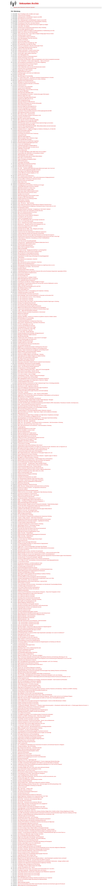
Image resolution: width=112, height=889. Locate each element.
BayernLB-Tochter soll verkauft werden (26, 180)
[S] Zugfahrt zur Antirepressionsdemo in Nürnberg (28, 457)
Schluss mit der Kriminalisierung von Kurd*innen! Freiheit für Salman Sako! (33, 308)
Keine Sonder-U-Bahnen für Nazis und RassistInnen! (29, 587)
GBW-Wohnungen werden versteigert (25, 154)
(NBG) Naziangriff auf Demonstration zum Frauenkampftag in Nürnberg (32, 407)
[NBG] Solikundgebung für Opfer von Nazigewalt (28, 278)
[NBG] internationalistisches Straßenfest (26, 617)
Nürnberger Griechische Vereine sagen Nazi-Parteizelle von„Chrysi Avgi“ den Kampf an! (36, 234)
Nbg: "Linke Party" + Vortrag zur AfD (25, 788)
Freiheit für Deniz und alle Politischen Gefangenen (28, 215)
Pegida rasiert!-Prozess (22, 540)
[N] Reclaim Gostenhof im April (24, 610)
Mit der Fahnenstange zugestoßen (25, 130)
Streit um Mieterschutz (22, 150)
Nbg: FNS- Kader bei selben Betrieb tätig (26, 118)
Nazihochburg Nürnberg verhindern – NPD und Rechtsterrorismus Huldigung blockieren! (36, 177)
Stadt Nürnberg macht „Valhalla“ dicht (25, 65)
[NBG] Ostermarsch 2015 (23, 413)
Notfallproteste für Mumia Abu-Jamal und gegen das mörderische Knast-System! (34, 519)
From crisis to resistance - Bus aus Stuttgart (27, 374)
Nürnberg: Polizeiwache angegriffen (25, 166)
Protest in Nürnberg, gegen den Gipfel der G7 (27, 339)
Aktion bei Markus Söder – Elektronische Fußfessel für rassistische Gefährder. (34, 782)
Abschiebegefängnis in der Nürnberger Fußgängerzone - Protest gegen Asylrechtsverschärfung (37, 417)
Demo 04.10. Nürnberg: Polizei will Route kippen (28, 377)
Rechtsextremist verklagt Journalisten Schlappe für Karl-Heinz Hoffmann (33, 771)
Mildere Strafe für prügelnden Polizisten (26, 246)
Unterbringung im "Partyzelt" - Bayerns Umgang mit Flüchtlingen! (31, 375)
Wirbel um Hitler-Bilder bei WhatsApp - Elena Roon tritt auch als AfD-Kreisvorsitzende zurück (37, 776)
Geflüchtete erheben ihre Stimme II (25, 790)
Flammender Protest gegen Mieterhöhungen (27, 97)
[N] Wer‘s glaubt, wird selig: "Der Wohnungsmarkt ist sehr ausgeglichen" (32, 803)
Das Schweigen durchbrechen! (24, 345)
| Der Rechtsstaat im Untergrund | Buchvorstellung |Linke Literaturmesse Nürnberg (35, 516)
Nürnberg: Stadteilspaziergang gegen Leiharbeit (28, 611)
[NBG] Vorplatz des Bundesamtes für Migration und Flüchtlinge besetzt (32, 348)
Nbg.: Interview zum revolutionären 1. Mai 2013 (27, 259)
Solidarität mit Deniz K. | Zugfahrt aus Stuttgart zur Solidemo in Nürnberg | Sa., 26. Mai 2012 (37, 128)
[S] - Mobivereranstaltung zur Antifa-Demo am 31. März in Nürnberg (31, 79)
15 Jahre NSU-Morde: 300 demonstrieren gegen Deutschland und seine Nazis (34, 505)
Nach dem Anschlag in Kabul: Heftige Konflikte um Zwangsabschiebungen (33, 827)
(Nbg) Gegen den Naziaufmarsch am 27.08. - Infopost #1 (29, 682)
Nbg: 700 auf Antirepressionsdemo (25, 213)
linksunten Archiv (29, 3)
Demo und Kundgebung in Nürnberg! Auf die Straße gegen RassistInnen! (33, 387)
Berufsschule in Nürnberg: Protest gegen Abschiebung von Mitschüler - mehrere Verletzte (36, 829)
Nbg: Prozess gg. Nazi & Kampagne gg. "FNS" (27, 42)
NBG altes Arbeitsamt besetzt (24, 431)
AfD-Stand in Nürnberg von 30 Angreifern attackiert (28, 603)
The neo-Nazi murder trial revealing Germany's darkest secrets (31, 735)
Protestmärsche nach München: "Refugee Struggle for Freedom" (31, 281)
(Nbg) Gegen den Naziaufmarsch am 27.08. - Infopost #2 (29, 687)
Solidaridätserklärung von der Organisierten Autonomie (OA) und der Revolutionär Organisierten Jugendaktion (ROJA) (42, 271)
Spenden (33, 7)
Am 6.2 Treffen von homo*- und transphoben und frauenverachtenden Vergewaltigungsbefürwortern (38, 560)
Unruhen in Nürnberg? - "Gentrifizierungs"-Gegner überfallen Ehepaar (32, 463)
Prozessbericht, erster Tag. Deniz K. (25, 216)
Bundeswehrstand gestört (23, 758)
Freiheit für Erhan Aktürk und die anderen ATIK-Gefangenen (30, 451)
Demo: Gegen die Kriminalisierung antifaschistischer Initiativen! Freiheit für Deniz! (34, 204)
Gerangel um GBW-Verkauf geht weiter (26, 197)
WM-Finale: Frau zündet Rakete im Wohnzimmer (28, 357)
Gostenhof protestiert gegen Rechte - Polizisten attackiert (29, 466)
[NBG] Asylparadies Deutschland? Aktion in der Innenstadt (30, 669)
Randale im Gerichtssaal (23, 39)
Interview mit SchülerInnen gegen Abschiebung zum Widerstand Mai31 (32, 879)
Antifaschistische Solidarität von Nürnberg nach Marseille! (30, 785)
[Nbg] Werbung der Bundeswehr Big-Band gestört (28, 490)
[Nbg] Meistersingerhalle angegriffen (25, 631)
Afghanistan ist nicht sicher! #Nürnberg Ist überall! (28, 839)
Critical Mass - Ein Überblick (23, 26)
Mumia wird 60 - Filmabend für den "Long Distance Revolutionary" (31, 322)
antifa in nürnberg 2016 (22, 743)
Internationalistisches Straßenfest (25, 800)
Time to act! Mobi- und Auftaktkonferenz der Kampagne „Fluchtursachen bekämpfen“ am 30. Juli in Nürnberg (40, 675)
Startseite (15, 7)
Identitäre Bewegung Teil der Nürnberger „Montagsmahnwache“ (31, 333)
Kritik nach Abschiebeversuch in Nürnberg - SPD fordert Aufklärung (31, 838)
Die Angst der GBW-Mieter (23, 91)
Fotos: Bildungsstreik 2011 (23, 54)
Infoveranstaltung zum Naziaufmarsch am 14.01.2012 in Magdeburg (32, 62)
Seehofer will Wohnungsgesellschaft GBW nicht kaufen (29, 169)
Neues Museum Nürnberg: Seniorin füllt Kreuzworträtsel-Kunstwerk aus (32, 690)
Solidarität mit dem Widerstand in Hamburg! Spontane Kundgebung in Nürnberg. (34, 862)
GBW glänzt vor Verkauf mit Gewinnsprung (26, 82)
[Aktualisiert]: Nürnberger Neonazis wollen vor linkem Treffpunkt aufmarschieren (34, 469)
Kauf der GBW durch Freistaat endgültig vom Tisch (28, 172)
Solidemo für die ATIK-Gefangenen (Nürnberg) (27, 473)
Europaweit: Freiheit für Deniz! (24, 116)
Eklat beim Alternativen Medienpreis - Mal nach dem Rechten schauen (32, 850)
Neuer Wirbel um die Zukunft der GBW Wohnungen (28, 171)
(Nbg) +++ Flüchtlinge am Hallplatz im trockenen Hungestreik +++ (31, 501)
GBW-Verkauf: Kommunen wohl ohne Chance (27, 192)
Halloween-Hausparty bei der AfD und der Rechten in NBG (30, 721)
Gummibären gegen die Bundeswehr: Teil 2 (27, 585)
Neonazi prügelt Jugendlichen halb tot (25, 29)
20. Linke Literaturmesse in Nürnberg (25, 514)
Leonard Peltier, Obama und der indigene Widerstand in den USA (31, 723)
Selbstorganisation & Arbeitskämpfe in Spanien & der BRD (30, 17)
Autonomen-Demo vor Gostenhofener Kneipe (27, 68)
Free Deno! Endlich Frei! (23, 275)
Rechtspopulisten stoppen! (23, 207)
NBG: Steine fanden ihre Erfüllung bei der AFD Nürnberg (29, 628)
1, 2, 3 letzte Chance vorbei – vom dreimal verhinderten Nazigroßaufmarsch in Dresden (36, 77)
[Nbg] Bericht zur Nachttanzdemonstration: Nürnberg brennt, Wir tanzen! (32, 346)
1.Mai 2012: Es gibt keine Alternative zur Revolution (28, 83)
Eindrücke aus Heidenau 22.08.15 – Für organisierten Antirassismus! (32, 487)
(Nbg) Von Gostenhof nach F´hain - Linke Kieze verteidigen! (30, 655)
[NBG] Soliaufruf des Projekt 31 (24, 71)
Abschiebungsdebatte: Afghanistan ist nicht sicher (28, 823)
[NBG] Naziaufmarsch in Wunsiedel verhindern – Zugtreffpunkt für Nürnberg (33, 520)
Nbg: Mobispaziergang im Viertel (24, 287)
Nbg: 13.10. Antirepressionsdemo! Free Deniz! (27, 212)
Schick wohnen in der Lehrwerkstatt (25, 86)
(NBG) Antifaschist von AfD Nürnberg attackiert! (27, 885)
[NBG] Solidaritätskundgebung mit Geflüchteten (27, 502)
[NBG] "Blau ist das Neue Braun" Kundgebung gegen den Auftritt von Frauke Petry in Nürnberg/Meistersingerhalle (41, 697)
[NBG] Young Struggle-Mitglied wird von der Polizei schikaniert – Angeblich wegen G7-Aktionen (37, 455)
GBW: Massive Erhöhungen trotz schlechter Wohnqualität (29, 103)
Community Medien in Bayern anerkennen (26, 36)
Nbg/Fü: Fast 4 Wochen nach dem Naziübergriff (27, 32)
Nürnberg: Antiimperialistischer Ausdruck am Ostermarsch (30, 794)
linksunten (28, 7)
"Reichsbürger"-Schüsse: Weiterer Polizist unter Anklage (29, 865)
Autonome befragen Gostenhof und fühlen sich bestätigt (29, 364)
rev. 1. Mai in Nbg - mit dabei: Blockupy (26, 331)
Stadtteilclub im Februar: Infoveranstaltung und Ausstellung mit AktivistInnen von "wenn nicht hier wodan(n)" (40, 764)
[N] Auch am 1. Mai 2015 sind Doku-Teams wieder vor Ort (29, 423)
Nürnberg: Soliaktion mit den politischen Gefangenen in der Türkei (31, 806)
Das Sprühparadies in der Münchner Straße (27, 44)
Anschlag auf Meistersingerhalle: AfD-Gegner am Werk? (29, 629)
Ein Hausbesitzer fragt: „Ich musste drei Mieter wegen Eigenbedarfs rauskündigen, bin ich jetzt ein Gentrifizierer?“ (41, 632)
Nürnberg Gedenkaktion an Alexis (25, 227)
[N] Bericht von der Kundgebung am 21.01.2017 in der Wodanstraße (32, 756)
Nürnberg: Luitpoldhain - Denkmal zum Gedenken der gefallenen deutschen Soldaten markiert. (37, 316)
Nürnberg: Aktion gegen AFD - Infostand (26, 777)
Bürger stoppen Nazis (22, 181)
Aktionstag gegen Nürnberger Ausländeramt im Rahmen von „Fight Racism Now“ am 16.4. (36, 265)
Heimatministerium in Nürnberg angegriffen (27, 367)
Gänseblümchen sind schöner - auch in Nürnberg (28, 817)
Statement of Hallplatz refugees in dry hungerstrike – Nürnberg (30, 354)
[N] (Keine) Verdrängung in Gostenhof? (26, 649)
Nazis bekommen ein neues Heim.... (25, 18)
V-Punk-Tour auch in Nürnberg (24, 15)
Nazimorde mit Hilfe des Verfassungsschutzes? (27, 56)
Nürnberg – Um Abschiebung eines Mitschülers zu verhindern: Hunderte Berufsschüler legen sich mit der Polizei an (41, 832)
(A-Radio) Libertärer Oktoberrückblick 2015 (26, 522)
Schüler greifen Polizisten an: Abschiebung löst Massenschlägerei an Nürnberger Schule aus (37, 830)
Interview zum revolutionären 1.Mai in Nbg (26, 328)
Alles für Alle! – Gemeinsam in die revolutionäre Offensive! (30, 799)
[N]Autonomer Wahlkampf (23, 313)
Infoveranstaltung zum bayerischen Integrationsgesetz (29, 640)
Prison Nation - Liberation (23, 392)
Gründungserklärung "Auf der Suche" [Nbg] (27, 327)
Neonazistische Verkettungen (24, 274)
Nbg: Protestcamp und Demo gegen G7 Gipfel (27, 439)
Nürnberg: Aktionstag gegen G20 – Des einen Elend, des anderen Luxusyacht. (34, 859)
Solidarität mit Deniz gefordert (24, 131)
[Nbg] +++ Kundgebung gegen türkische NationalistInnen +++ (30, 499)
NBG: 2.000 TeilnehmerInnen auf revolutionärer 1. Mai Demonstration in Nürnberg (34, 425)
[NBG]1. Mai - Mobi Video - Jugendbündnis (26, 420)
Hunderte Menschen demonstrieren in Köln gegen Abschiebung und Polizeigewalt (35, 841)
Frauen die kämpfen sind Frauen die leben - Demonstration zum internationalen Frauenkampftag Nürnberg (40, 584)
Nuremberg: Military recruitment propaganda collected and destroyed (32, 576)
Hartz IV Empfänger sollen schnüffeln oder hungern (28, 13)
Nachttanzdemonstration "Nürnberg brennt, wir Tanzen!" (29, 498)
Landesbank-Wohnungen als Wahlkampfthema (27, 145)
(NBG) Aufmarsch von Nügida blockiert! (26, 396)
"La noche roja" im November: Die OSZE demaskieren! (29, 725)
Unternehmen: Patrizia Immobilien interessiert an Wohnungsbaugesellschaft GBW (35, 110)
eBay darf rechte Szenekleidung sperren (26, 263)
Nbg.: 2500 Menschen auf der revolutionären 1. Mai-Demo (30, 262)
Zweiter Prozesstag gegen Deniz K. (25, 218)
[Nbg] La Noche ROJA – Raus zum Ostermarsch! (28, 579)
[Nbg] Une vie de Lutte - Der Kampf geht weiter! (27, 510)
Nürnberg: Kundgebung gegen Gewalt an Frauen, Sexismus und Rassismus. (33, 558)
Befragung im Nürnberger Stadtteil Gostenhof (27, 334)
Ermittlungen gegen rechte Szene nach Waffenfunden (29, 72)
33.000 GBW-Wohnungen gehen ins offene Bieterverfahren (30, 156)
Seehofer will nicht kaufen (23, 174)
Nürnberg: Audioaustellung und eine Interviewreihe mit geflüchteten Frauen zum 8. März (36, 578)
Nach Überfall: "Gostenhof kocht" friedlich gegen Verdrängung (30, 479)
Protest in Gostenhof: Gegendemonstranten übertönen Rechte (30, 467)
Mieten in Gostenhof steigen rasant (25, 472)
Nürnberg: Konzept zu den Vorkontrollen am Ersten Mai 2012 (30, 210)
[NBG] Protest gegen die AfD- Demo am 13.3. (27, 575)
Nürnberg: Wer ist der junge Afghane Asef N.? (27, 844)
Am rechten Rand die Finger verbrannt (26, 765)
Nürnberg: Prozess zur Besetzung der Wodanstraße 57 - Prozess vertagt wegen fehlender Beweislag (38, 761)
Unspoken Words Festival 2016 (24, 650)
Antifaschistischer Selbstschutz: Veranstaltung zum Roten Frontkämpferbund (33, 237)
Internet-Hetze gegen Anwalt (23, 41)
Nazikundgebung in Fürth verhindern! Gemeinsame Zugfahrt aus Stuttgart (33, 24)
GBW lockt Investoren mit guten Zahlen (26, 189)
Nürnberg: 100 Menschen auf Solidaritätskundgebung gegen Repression (33, 853)
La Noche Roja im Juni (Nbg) (24, 443)
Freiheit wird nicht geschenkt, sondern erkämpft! (27, 225)
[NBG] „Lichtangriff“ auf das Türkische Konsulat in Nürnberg (30, 728)
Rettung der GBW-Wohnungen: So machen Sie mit (28, 147)
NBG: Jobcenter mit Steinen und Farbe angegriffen (28, 119)
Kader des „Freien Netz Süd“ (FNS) (25, 48)
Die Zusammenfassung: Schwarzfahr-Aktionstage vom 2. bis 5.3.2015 (32, 405)
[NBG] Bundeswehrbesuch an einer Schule (27, 428)
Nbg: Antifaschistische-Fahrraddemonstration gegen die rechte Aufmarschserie (34, 613)
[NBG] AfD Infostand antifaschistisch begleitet (27, 672)
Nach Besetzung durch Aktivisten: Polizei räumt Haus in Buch (30, 478)
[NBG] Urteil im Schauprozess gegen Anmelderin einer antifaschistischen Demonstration (36, 548)
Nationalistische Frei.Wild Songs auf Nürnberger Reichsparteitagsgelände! (33, 256)
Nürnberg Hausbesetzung (23, 475)
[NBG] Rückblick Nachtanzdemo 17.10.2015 (27, 526)
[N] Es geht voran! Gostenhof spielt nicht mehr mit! (28, 384)
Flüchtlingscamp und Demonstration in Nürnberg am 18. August (31, 184)
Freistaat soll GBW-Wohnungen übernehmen (27, 109)
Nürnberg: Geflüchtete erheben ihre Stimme (27, 805)
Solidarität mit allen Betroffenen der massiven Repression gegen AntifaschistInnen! (35, 508)
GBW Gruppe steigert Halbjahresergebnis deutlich (28, 190)
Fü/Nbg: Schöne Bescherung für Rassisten (26, 741)
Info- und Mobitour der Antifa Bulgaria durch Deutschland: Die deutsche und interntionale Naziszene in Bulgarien (41, 744)
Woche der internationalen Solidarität (25, 625)
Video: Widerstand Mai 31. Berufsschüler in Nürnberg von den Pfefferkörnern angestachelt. (36, 871)
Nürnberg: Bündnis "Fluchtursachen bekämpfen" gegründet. (30, 557)
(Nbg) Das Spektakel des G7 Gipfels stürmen (27, 433)
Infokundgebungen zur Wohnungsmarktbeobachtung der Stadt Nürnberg (33, 808)
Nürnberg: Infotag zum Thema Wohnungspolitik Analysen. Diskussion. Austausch (34, 410)
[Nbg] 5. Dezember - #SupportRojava (25, 532)
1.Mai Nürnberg (21, 257)
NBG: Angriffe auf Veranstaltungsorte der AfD (27, 600)
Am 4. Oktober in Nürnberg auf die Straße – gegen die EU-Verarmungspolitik (33, 369)
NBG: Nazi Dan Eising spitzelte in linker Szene (27, 408)
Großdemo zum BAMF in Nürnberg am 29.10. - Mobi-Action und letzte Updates (34, 715)
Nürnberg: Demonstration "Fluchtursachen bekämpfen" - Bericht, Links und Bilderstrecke (36, 720)
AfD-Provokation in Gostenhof (24, 582)
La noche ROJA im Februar (23, 561)
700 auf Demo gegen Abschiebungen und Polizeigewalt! (29, 846)
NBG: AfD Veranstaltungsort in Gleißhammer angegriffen (29, 681)
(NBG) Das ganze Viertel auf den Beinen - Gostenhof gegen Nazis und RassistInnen (35, 458)
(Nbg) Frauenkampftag (22, 248)
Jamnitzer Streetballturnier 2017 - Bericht (26, 867)
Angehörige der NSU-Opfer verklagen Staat (27, 855)
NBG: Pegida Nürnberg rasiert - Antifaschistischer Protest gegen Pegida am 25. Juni (35, 452)
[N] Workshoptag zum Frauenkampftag (26, 318)
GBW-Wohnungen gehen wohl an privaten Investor (28, 195)
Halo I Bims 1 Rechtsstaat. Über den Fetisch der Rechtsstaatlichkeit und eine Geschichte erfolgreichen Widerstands (41, 847)
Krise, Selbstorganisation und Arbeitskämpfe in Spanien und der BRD (32, 20)
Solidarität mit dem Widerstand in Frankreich (27, 659)
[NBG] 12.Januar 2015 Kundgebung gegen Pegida (28, 389)
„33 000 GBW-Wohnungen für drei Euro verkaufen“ (28, 186)
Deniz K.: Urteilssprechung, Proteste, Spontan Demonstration (30, 222)
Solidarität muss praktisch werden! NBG (26, 292)
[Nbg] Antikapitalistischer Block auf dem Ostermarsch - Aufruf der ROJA (32, 581)
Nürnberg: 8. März (21, 74)
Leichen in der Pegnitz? (23, 315)
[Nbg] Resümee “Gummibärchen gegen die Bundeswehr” (29, 564)
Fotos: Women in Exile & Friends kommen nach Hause (29, 372)
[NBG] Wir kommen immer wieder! (25, 753)
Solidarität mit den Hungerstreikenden (25, 80)
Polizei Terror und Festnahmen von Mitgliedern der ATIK (29, 416)
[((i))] (13, 5)
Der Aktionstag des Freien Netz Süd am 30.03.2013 (28, 254)
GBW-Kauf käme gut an (22, 160)
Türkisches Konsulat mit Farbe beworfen (26, 496)
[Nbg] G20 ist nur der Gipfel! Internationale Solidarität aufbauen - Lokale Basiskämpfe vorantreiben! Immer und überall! (42, 858)
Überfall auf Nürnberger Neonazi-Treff (25, 57)
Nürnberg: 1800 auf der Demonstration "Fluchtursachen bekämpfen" (32, 717)
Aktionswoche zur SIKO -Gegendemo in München (28, 386)
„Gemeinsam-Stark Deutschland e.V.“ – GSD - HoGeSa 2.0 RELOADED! (33, 393)
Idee (19, 7)
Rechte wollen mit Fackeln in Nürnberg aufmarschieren (29, 708)
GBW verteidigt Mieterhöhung (24, 100)
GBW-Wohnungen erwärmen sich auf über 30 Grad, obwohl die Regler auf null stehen (35, 122)
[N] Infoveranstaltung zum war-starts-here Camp (27, 856)
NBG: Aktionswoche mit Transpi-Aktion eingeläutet (28, 141)
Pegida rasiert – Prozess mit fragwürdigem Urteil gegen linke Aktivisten (32, 546)
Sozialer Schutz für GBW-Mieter (24, 88)
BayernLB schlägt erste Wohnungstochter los (27, 106)
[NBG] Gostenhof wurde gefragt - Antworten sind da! (28, 371)
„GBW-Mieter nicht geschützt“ (24, 148)
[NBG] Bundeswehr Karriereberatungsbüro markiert (28, 750)
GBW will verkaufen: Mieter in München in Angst (28, 138)
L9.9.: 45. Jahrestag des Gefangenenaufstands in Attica (29, 685)
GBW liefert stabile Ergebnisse (24, 136)
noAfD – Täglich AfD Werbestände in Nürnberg (27, 310)
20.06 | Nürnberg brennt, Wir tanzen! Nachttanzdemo (28, 343)
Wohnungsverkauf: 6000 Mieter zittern (25, 92)
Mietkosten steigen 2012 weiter (24, 95)
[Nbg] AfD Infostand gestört (23, 590)
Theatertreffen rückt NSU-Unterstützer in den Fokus (28, 718)
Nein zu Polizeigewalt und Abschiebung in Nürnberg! (29, 835)
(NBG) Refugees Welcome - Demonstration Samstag (28, 525)
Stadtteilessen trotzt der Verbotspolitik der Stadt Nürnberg (29, 481)
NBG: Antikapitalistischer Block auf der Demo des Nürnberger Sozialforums (33, 378)
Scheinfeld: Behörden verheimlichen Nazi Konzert (28, 293)
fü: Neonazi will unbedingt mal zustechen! (26, 325)
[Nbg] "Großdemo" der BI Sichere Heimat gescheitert (28, 638)
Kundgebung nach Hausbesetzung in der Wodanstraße (29, 755)
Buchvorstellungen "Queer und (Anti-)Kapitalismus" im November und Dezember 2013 (35, 295)
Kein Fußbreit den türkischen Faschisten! (26, 594)
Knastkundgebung (21, 426)
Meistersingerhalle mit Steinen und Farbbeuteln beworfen (29, 607)
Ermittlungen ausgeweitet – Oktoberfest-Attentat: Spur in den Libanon (32, 870)
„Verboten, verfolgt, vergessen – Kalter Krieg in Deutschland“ (30, 517)
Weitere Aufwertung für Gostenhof (25, 104)
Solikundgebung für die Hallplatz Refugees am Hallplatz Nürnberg (31, 355)
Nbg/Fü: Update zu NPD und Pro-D (25, 284)
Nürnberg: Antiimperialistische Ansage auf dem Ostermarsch (30, 593)
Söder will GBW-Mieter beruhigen (25, 139)
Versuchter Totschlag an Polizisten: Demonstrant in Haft (29, 115)
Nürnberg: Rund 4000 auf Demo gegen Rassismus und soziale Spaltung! (33, 390)
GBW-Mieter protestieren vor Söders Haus (26, 187)
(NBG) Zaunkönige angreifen (24, 882)
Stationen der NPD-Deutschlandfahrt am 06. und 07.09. (29, 286)
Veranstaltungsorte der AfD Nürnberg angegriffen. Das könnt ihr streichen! (33, 731)
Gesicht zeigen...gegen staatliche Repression (27, 53)
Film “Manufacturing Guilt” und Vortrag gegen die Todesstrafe (30, 401)
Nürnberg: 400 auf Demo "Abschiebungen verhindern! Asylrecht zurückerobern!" (34, 818)
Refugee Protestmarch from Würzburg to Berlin (27, 198)
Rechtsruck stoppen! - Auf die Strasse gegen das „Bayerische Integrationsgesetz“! (34, 626)
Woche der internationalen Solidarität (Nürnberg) (28, 434)
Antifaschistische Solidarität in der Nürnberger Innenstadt (29, 737)
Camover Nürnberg (22, 239)
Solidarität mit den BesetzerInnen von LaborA (27, 476)
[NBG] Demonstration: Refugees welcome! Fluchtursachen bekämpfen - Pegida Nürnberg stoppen (38, 504)
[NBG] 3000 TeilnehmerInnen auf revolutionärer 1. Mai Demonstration (32, 620)
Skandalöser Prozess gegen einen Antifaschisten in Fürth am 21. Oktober (33, 380)
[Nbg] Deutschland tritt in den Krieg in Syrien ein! (28, 529)
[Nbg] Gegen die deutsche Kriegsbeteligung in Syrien (29, 531)
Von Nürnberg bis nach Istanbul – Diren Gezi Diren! (28, 266)
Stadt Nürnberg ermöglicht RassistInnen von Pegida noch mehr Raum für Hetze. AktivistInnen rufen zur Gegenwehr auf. (42, 446)
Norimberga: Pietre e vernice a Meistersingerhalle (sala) (29, 647)
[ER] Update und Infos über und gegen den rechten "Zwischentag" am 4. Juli (33, 448)
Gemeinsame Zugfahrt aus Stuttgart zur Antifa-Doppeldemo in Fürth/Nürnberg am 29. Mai (36, 30)
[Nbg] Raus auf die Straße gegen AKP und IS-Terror (28, 511)
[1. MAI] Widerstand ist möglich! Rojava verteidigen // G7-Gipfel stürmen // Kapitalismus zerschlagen (38, 414)
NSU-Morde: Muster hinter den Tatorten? (26, 635)
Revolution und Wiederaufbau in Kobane (26, 572)
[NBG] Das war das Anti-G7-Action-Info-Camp (27, 442)
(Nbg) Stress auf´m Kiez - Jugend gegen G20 (27, 759)
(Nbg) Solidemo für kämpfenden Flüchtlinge (27, 163)
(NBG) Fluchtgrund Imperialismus (25, 513)
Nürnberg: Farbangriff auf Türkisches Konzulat (27, 484)
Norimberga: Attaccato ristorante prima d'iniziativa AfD (29, 597)
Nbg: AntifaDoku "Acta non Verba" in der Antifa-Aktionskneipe (30, 693)
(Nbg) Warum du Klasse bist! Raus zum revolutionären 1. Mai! (30, 797)
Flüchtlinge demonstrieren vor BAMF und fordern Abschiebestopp (31, 711)
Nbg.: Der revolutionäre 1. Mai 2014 (25, 330)
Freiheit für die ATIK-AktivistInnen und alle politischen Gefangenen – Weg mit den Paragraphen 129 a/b (39, 591)
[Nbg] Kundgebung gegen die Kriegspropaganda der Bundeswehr (31, 570)
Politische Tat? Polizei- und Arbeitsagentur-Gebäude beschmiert (31, 437)
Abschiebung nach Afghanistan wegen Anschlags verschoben (30, 833)
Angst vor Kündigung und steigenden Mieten (27, 159)
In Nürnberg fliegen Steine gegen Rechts (26, 644)
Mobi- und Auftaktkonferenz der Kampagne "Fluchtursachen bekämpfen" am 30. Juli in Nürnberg (37, 661)
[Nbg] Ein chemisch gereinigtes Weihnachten (27, 541)
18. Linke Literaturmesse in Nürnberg (25, 298)
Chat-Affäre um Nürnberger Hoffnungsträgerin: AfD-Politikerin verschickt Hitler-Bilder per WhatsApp (38, 762)
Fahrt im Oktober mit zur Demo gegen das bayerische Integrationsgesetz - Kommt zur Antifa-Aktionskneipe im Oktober (42, 700)
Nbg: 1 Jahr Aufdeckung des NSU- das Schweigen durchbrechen (31, 219)
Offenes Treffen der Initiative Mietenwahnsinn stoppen (29, 749)
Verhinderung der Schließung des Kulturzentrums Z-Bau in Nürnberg (32, 27)
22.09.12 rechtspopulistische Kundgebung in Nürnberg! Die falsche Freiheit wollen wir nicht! (37, 206)
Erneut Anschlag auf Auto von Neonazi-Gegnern (28, 63)
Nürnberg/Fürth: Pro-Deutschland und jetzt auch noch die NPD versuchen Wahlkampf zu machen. (38, 283)
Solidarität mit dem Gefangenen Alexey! (26, 360)
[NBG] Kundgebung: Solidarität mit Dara (26, 602)
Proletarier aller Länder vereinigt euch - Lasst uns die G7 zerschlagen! (32, 337)
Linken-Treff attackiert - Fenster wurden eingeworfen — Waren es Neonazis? (33, 60)
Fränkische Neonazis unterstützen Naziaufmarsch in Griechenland (31, 312)
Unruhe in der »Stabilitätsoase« (24, 144)
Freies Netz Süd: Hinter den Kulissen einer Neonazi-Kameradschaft (32, 528)
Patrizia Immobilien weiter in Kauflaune (26, 127)
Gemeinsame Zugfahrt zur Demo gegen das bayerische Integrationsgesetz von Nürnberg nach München (39, 641)
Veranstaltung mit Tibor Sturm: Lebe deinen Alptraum (28, 23)
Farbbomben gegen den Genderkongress (26, 815)
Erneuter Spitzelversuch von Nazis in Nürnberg (27, 454)
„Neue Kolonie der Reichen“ (23, 549)
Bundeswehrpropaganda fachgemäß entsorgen (27, 567)
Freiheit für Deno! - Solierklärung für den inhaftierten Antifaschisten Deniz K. (33, 242)
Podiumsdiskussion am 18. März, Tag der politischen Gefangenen (31, 773)
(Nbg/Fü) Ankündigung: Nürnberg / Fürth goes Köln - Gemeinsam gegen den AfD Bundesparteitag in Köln (39, 784)
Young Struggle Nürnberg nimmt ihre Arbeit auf (27, 47)
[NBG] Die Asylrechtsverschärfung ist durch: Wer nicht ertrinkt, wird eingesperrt (34, 460)
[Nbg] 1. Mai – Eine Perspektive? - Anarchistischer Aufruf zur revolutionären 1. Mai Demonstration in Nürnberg (40, 422)
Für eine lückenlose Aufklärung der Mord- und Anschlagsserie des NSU (32, 449)
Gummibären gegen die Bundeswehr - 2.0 (26, 566)
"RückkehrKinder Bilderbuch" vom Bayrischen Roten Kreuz (30, 321)
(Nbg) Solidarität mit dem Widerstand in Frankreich (28, 662)
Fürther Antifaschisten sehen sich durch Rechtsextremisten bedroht (31, 66)
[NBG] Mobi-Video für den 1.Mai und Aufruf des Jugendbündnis (31, 419)
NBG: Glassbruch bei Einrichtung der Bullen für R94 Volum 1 (30, 664)
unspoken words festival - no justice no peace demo (28, 50)
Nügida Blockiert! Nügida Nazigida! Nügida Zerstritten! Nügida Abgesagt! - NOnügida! (35, 399)
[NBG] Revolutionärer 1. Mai (23, 619)
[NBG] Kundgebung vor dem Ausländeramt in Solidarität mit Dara (31, 614)
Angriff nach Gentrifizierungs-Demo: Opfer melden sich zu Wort (31, 470)
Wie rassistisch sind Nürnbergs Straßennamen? (28, 791)
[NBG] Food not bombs (22, 666)
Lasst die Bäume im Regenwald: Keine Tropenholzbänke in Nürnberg (32, 21)
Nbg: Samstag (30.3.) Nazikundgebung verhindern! (28, 253)
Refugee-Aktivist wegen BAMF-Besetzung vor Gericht (29, 507)
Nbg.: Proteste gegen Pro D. (23, 289)
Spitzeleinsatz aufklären (23, 489)
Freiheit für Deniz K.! (22, 85)
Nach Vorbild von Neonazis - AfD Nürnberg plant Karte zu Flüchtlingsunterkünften (34, 726)
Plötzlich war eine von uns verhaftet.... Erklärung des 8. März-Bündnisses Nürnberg (35, 492)
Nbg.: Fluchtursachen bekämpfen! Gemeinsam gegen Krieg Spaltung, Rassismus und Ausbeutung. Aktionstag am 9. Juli (42, 656)
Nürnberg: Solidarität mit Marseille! (25, 780)
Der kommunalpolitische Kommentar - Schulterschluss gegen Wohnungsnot (33, 94)
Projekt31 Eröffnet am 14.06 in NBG (25, 342)
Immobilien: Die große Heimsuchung (25, 340)
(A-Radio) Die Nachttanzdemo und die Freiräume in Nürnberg (30, 523)
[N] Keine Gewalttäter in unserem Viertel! (26, 430)
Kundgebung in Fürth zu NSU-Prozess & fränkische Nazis (30, 251)
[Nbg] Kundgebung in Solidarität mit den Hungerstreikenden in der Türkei (33, 796)
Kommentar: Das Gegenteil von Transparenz (27, 107)
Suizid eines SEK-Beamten (23, 752)
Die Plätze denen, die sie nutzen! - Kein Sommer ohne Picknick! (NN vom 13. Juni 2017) (36, 868)
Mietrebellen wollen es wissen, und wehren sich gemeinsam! (30, 551)
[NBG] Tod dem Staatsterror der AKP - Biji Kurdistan (28, 495)
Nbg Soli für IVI (21, 260)
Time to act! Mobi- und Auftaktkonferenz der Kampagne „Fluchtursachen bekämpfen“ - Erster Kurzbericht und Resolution (42, 679)
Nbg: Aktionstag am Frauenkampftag (25, 76)
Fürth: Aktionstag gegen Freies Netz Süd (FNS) (27, 38)
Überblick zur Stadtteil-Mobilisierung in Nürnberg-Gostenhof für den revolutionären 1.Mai (36, 814)
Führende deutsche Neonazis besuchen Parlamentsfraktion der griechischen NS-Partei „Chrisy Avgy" (39, 236)
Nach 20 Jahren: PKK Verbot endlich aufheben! (27, 304)
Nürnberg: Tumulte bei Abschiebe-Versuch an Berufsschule (30, 826)
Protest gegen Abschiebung (23, 162)
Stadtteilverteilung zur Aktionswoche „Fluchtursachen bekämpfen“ (31, 706)
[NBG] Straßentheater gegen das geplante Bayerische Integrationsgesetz (33, 709)
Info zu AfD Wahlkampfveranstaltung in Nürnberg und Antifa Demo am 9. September (35, 877)
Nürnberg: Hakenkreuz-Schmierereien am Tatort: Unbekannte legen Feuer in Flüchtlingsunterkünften (38, 383)
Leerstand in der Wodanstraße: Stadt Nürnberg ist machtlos (30, 779)
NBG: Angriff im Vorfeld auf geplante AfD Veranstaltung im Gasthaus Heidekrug (34, 573)
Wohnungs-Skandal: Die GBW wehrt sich (26, 101)
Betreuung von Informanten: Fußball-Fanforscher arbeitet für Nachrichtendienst (34, 361)
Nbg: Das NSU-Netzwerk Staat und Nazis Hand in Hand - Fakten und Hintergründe (35, 694)
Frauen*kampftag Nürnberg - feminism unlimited (28, 774)
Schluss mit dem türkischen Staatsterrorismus (27, 272)
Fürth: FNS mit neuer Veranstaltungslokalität (27, 240)
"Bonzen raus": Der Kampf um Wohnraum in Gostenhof (29, 667)
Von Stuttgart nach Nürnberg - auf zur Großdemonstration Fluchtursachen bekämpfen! (35, 714)
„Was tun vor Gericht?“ (22, 787)
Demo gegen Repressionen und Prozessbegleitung (28, 734)
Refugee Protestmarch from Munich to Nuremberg (28, 702)
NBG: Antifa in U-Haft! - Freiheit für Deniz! (26, 113)
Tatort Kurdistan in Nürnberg (23, 200)
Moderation (23, 7)
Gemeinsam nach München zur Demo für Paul (27, 493)
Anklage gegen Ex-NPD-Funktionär (25, 69)
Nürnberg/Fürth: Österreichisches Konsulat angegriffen (29, 363)
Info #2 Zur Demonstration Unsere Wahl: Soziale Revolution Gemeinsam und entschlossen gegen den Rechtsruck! (41, 883)
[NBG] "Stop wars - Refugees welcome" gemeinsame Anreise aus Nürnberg (33, 485)
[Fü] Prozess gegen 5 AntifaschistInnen (26, 653)
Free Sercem (20, 880)
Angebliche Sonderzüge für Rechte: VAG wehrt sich (28, 588)
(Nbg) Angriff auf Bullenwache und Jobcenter (27, 436)
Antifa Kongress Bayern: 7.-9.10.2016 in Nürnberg (28, 684)
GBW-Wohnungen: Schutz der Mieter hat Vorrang (28, 89)
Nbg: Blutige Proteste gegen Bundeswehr (26, 358)
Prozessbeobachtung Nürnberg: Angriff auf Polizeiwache (29, 305)
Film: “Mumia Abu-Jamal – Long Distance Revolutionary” (29, 398)
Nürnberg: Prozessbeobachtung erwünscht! (27, 302)
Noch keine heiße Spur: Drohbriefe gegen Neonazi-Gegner (30, 538)
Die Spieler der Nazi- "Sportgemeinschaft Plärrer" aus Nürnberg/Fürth (32, 249)
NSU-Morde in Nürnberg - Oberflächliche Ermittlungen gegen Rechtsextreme (33, 849)
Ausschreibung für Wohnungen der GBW (26, 124)
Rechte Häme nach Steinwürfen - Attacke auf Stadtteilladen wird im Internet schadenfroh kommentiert (38, 59)
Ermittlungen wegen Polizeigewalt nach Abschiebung (29, 864)
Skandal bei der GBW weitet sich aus (25, 98)
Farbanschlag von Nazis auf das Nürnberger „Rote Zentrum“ (30, 445)
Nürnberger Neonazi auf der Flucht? (25, 230)
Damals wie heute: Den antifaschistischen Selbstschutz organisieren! (32, 231)
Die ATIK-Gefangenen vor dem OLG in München (28, 637)
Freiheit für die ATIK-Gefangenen (24, 537)
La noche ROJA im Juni (22, 643)
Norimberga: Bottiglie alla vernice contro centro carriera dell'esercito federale (33, 767)
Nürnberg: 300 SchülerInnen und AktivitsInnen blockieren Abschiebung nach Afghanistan (36, 821)
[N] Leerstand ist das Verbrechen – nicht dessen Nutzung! (29, 747)
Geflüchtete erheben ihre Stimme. (25, 608)
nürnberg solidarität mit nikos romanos (25, 381)
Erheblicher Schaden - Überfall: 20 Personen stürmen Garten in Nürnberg (33, 464)
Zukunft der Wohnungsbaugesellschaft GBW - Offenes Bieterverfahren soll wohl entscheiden (37, 125)
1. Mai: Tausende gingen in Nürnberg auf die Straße (28, 622)
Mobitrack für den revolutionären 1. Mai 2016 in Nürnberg (29, 599)
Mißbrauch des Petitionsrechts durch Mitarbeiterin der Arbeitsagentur (32, 307)
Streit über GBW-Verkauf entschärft (25, 165)
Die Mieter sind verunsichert (23, 194)
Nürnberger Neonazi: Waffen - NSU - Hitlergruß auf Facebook (30, 228)
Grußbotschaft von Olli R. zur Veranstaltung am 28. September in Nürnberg (33, 290)
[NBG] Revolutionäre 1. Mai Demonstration (26, 616)
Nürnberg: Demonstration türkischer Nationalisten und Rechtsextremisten (33, 605)
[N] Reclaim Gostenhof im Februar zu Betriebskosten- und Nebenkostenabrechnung (35, 569)
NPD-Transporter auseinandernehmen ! (26, 175)
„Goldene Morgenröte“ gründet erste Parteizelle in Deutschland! (31, 233)
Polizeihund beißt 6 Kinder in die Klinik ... (26, 269)
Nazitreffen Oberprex (22, 268)
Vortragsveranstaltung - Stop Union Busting (27, 746)
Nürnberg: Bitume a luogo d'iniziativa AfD (26, 691)
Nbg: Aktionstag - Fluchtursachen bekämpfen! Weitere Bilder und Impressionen (34, 673)
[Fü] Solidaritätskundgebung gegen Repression (27, 652)
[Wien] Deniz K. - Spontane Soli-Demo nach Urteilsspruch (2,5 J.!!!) (31, 224)
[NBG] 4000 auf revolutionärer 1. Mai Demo (27, 809)
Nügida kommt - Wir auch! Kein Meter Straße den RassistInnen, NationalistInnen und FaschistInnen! (38, 395)
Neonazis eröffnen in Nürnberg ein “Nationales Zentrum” (29, 178)
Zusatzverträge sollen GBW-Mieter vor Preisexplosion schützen (31, 153)
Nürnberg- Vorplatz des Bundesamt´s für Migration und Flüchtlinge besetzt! (33, 349)
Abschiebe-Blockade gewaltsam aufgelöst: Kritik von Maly (30, 824)
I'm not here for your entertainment (25, 319)
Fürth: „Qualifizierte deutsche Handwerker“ (26, 280)
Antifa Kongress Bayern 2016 (24, 699)
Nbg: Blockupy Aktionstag (23, 336)
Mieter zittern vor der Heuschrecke (25, 157)
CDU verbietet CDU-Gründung (24, 712)
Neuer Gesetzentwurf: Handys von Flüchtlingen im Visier (29, 768)
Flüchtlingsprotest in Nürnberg (24, 183)
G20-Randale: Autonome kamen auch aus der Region (29, 873)
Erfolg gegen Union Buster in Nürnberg (26, 440)
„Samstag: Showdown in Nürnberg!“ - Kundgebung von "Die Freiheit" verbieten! (34, 209)
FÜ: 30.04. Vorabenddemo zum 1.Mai (25, 324)
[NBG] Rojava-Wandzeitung (23, 482)
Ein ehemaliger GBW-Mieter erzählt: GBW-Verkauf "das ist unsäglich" (32, 151)
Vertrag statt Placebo (22, 135)
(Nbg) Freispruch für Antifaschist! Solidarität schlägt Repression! (31, 738)
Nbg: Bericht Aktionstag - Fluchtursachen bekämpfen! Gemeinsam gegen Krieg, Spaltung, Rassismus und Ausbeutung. (42, 670)
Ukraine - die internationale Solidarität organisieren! (28, 366)
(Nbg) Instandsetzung (22, 646)
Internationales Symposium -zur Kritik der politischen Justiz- (30, 563)
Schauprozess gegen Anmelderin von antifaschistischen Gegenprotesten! (33, 543)
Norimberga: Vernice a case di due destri (26, 740)
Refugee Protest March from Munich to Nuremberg (28, 703)
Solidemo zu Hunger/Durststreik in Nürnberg (27, 352)
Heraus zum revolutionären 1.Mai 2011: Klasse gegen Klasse (30, 45)
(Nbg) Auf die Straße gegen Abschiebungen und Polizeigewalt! (31, 836)
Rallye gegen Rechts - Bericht (24, 634)
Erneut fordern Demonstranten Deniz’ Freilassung (28, 133)
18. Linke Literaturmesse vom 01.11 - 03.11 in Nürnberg (29, 296)
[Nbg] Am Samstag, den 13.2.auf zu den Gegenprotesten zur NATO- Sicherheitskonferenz (36, 554)
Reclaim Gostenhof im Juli (23, 678)
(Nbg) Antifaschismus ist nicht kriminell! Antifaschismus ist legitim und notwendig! (34, 732)
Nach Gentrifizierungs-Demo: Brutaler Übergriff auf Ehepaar (30, 461)
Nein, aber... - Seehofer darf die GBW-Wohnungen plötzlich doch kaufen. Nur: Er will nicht (36, 168)
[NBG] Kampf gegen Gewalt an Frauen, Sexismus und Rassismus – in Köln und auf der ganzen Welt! (38, 552)
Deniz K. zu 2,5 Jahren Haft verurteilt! (25, 221)
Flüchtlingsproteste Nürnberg (24, 201)
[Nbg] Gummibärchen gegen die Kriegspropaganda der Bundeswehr (32, 534)
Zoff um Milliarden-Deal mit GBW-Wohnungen (27, 121)
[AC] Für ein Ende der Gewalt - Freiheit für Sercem (28, 852)
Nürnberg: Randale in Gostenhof (24, 35)
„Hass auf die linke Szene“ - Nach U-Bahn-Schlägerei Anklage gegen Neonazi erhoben (36, 33)
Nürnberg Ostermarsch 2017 (23, 793)
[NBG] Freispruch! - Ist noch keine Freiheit (26, 770)
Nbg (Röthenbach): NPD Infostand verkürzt (26, 243)
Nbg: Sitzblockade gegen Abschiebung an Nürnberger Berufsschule (32, 820)
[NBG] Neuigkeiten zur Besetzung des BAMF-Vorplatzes (29, 351)
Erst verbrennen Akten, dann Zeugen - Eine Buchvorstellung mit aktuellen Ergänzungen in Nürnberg (38, 301)
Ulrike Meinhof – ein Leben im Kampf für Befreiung (28, 729)
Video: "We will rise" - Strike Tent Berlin (26, 203)
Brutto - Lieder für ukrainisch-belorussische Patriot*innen (29, 404)
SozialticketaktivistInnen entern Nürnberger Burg (28, 51)
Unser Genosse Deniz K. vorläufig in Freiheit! (27, 277)
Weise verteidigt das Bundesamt (24, 544)
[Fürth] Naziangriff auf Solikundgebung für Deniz (28, 142)
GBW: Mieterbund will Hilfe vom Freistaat (26, 112)
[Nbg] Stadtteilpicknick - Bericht (24, 876)
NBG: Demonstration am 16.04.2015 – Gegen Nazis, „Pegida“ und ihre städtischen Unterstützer (37, 411)
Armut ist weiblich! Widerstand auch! (25, 245)
